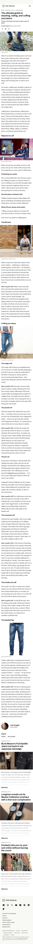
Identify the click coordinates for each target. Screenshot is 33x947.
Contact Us (5, 918)
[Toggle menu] (30, 6)
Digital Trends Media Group (8, 930)
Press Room (6, 935)
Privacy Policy (25, 932)
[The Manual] (8, 6)
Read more (4, 787)
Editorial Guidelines (6, 920)
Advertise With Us (6, 924)
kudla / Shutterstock (6, 656)
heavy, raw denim (18, 565)
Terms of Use (17, 932)
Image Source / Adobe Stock (8, 259)
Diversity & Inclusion (7, 932)
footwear (16, 394)
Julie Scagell (5, 26)
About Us (4, 915)
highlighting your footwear (16, 473)
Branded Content (6, 927)
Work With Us (24, 930)
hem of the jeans (25, 370)
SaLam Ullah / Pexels (6, 161)
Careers (18, 930)
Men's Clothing (11, 736)
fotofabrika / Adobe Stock (7, 360)
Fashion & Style (6, 741)
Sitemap (12, 935)
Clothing (3, 736)
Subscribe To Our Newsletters (9, 913)
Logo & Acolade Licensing (8, 922)
